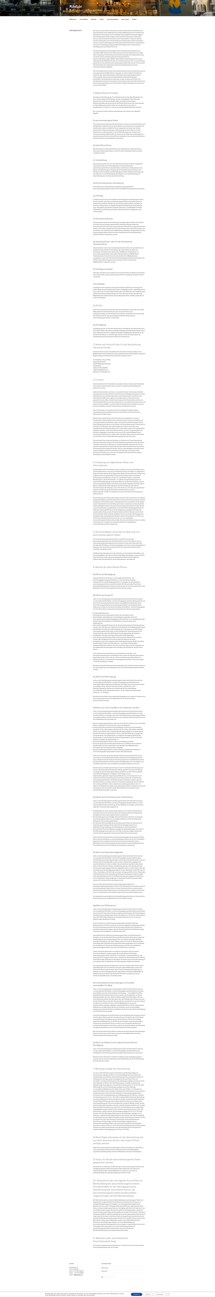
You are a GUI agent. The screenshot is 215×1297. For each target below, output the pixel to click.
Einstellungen (159, 1294)
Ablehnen (147, 1294)
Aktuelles (93, 19)
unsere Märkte (84, 19)
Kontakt (134, 19)
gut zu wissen (125, 19)
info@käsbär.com (78, 1274)
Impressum (104, 1271)
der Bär (102, 19)
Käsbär (76, 6)
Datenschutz (104, 1268)
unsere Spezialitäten (112, 19)
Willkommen (72, 19)
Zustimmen (136, 1294)
